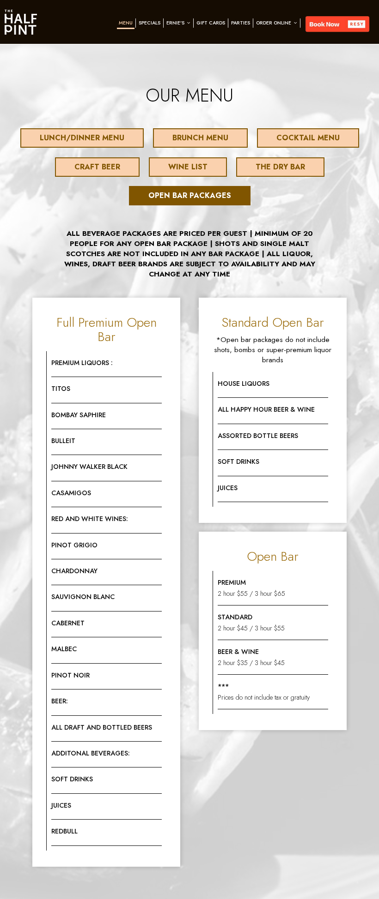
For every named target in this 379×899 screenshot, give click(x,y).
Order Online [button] (274, 22)
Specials (149, 22)
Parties (240, 22)
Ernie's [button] (176, 22)
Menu (126, 22)
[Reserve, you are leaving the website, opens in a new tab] (337, 24)
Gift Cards (210, 22)
